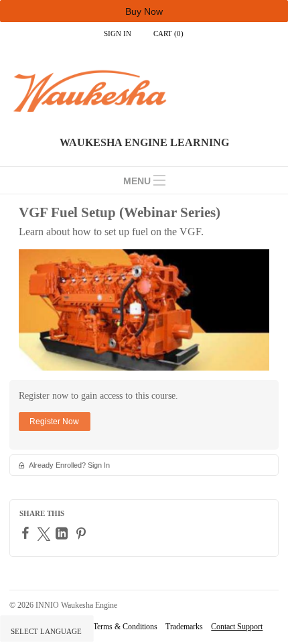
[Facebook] (27, 533)
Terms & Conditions (125, 626)
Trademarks (184, 626)
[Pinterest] (82, 533)
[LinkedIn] (63, 533)
